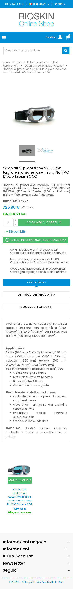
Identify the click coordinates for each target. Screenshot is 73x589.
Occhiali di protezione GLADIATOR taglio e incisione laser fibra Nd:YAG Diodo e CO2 (19, 497)
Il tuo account (18, 556)
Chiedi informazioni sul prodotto (35, 240)
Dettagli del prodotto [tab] (36, 294)
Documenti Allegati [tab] (37, 307)
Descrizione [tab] (36, 282)
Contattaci (14, 4)
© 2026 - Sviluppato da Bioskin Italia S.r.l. (36, 582)
